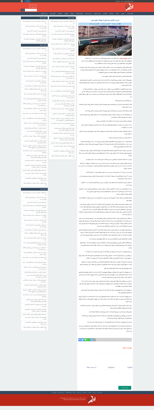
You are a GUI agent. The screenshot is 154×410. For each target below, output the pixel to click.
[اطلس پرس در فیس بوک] (26, 1)
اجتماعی (66, 14)
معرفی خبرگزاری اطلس (128, 1)
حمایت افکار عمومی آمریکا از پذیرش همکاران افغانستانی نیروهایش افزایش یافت (64, 129)
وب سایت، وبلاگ (91, 367)
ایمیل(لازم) (111, 367)
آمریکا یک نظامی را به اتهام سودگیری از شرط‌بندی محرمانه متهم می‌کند (63, 114)
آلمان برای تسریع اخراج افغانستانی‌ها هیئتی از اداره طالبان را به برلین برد (63, 72)
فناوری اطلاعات (79, 14)
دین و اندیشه (88, 14)
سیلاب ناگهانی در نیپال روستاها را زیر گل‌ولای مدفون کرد (63, 157)
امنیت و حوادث (97, 14)
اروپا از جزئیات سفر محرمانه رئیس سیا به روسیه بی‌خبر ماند (63, 87)
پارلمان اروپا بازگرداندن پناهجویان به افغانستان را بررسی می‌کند (64, 152)
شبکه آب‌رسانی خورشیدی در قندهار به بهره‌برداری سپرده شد (64, 134)
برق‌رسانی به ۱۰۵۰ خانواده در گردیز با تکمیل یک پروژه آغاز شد (63, 45)
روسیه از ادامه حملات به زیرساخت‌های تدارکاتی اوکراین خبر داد (64, 27)
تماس (122, 1)
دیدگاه (117, 14)
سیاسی (122, 14)
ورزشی (72, 14)
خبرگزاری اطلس (129, 7)
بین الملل (111, 14)
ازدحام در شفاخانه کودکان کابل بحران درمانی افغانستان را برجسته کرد (65, 105)
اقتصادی (105, 14)
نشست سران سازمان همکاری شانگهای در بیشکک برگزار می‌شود (64, 63)
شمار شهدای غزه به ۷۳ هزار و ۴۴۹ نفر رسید (65, 31)
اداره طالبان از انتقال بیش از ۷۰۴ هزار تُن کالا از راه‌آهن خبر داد (64, 55)
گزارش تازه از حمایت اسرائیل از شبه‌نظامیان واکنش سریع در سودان (63, 82)
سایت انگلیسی (44, 14)
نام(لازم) (130, 367)
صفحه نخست (130, 14)
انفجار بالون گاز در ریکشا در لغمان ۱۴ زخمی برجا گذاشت (64, 147)
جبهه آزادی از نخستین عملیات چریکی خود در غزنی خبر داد (63, 67)
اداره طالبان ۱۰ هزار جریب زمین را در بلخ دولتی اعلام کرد (63, 22)
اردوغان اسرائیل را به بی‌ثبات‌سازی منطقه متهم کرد (63, 101)
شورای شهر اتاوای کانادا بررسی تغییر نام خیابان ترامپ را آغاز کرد (63, 35)
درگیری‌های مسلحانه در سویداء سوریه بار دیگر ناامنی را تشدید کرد (63, 110)
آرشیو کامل (118, 1)
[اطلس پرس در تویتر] (28, 1)
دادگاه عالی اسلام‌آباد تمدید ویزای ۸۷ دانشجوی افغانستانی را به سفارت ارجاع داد (64, 139)
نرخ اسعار (60, 14)
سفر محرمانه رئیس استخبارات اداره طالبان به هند (64, 59)
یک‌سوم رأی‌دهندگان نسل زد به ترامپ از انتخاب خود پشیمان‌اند (63, 124)
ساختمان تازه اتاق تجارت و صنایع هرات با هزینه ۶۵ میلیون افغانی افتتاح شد (63, 40)
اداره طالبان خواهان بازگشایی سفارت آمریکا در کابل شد (63, 143)
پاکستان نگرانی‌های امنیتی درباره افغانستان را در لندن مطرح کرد (63, 92)
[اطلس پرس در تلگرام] (30, 1)
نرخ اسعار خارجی (61, 392)
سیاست (94, 392)
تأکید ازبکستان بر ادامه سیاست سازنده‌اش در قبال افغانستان (63, 50)
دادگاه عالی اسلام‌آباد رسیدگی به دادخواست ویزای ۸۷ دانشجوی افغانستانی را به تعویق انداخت (63, 119)
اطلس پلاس (52, 14)
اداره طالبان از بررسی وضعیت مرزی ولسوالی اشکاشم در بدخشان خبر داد (63, 77)
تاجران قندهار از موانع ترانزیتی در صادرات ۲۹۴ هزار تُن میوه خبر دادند (63, 97)
